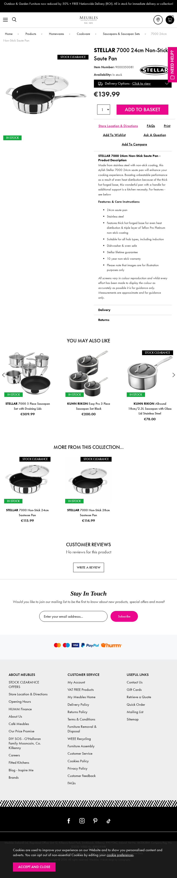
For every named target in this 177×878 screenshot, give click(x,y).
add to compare (134, 144)
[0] (170, 23)
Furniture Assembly (81, 746)
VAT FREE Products (81, 689)
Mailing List (135, 712)
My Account (76, 682)
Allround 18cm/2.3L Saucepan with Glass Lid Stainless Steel (149, 408)
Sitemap (133, 719)
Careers (14, 755)
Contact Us (134, 682)
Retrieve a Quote (139, 697)
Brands (14, 777)
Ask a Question (155, 135)
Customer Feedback (82, 775)
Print (167, 126)
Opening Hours (20, 701)
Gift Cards (134, 689)
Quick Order (136, 704)
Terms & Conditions (81, 719)
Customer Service (80, 753)
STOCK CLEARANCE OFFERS (24, 684)
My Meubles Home (81, 697)
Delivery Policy (78, 704)
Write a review (88, 567)
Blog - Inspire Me (21, 770)
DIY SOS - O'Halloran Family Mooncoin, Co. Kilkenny (25, 743)
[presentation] (3, 375)
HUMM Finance (20, 709)
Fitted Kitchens (19, 762)
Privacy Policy (77, 768)
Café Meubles (19, 724)
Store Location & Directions (118, 126)
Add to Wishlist (114, 135)
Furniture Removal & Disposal (82, 728)
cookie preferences (120, 855)
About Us (15, 716)
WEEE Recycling (79, 738)
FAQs (151, 126)
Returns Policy (77, 712)
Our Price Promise (21, 731)
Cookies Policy (78, 761)
